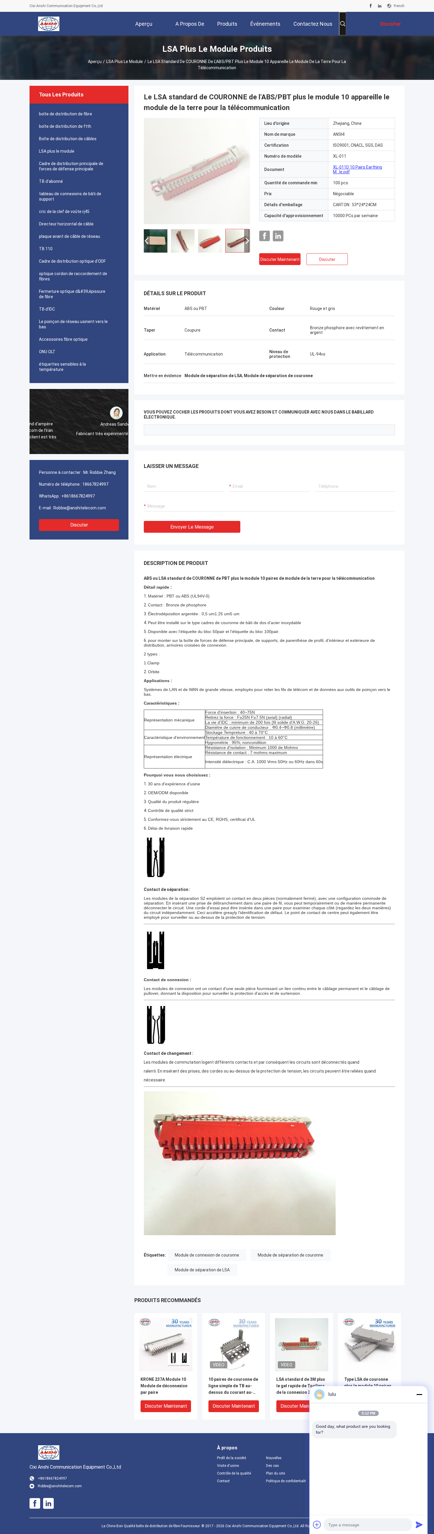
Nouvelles (274, 1458)
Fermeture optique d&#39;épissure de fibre (72, 294)
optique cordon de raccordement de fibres (73, 276)
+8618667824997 (78, 496)
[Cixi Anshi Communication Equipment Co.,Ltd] (48, 23)
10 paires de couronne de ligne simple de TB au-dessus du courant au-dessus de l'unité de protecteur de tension (233, 1386)
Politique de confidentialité (286, 1481)
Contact (223, 1481)
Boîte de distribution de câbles (68, 138)
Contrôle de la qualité (234, 1473)
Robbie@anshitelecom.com (79, 508)
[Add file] (317, 1524)
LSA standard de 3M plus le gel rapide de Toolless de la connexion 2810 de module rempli (300, 1386)
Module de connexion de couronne (207, 1255)
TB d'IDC (47, 309)
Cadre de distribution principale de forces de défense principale (71, 166)
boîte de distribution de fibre (65, 114)
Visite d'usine (228, 1466)
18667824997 (95, 484)
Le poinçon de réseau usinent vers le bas (73, 324)
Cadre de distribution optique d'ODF (72, 261)
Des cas (272, 1466)
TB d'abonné (51, 181)
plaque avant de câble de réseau (69, 236)
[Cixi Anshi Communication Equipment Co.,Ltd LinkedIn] (379, 6)
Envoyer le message (192, 527)
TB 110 (46, 248)
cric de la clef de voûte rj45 (64, 211)
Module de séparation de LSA (202, 1269)
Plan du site (275, 1473)
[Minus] (419, 1394)
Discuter (79, 525)
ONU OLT (47, 351)
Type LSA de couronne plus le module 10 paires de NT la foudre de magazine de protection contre (367, 1386)
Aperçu (95, 61)
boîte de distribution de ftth (65, 126)
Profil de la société (231, 1458)
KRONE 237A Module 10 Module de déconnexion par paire (164, 1386)
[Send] (419, 1524)
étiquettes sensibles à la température (62, 367)
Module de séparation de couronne (290, 1255)
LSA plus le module (124, 61)
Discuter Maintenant (280, 259)
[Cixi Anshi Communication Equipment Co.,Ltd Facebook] (371, 6)
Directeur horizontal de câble (66, 224)
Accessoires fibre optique (63, 339)
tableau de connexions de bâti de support (70, 196)
